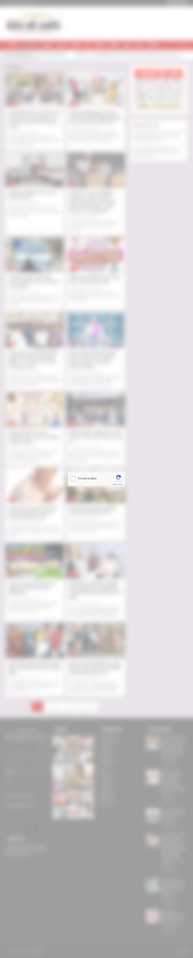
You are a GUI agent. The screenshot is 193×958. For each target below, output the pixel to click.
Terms (120, 484)
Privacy (115, 484)
